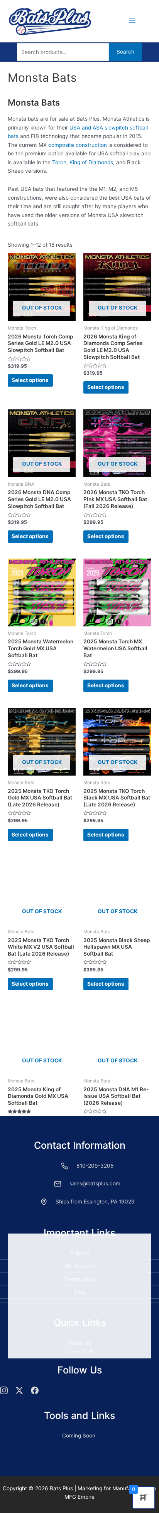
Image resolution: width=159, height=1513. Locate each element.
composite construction (77, 145)
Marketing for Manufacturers (113, 1488)
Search (125, 52)
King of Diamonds (91, 162)
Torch (59, 162)
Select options (30, 380)
